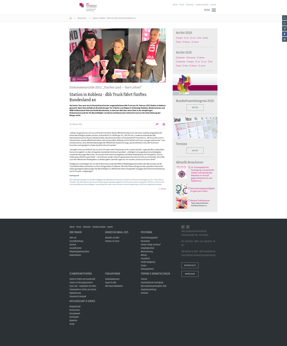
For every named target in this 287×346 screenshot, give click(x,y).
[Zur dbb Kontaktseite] (284, 23)
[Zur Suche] (284, 17)
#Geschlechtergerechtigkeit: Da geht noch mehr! (202, 189)
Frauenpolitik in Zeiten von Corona (83, 289)
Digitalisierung (75, 293)
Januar (196, 42)
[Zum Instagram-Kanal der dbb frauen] (284, 39)
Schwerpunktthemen (81, 274)
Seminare (144, 293)
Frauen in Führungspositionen (81, 282)
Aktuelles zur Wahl (112, 238)
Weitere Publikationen (200, 200)
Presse (181, 4)
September (181, 61)
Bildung (144, 255)
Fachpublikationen (112, 279)
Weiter (195, 150)
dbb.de (175, 4)
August (180, 38)
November (191, 57)
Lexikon (213, 4)
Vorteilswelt (74, 317)
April (206, 38)
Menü (207, 10)
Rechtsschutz (75, 310)
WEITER (195, 107)
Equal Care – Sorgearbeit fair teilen (83, 286)
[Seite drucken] (162, 124)
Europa (143, 265)
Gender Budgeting (148, 262)
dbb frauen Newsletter (114, 286)
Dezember (181, 57)
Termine (181, 144)
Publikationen (112, 274)
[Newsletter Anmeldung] (284, 28)
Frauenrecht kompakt (78, 296)
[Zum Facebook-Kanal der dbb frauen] (284, 33)
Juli (187, 38)
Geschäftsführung (76, 241)
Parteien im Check (112, 241)
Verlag (72, 324)
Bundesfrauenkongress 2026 (195, 101)
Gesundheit (145, 258)
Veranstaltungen (202, 4)
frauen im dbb (110, 282)
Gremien (73, 244)
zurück (163, 188)
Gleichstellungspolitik (149, 238)
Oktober (201, 57)
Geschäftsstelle (75, 248)
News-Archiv (82, 18)
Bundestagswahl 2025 (116, 232)
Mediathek (190, 4)
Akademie (73, 320)
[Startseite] (71, 18)
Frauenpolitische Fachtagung (152, 282)
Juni (193, 38)
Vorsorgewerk (75, 313)
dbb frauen (76, 232)
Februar (187, 42)
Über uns (73, 238)
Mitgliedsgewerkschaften (79, 251)
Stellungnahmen (147, 269)
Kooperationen (75, 255)
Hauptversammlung (148, 289)
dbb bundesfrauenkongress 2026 (153, 286)
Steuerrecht (145, 241)
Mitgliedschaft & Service (82, 301)
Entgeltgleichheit (147, 248)
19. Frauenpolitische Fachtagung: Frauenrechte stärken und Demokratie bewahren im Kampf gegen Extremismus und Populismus (202, 174)
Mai (200, 38)
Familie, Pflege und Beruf (150, 244)
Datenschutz (190, 265)
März (179, 42)
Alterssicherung (147, 251)
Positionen (146, 232)
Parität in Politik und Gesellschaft (82, 279)
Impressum (190, 274)
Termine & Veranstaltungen (155, 274)
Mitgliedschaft (75, 306)
